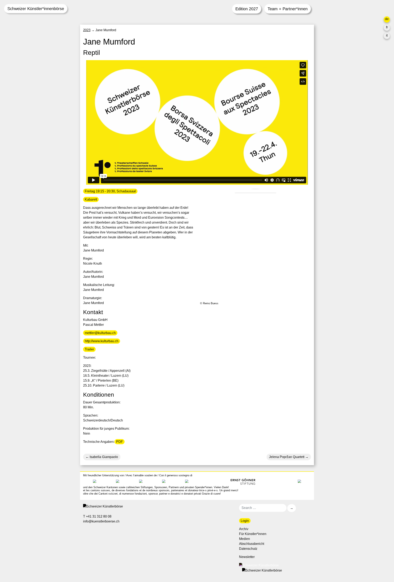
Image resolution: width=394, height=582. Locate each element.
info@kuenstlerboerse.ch (101, 521)
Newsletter (247, 557)
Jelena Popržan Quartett (286, 457)
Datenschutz (248, 548)
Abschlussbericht (251, 543)
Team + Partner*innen (288, 9)
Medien (244, 539)
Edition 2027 (246, 9)
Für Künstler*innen (252, 534)
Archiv (243, 529)
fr (387, 27)
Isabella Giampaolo (103, 457)
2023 (86, 30)
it (387, 35)
